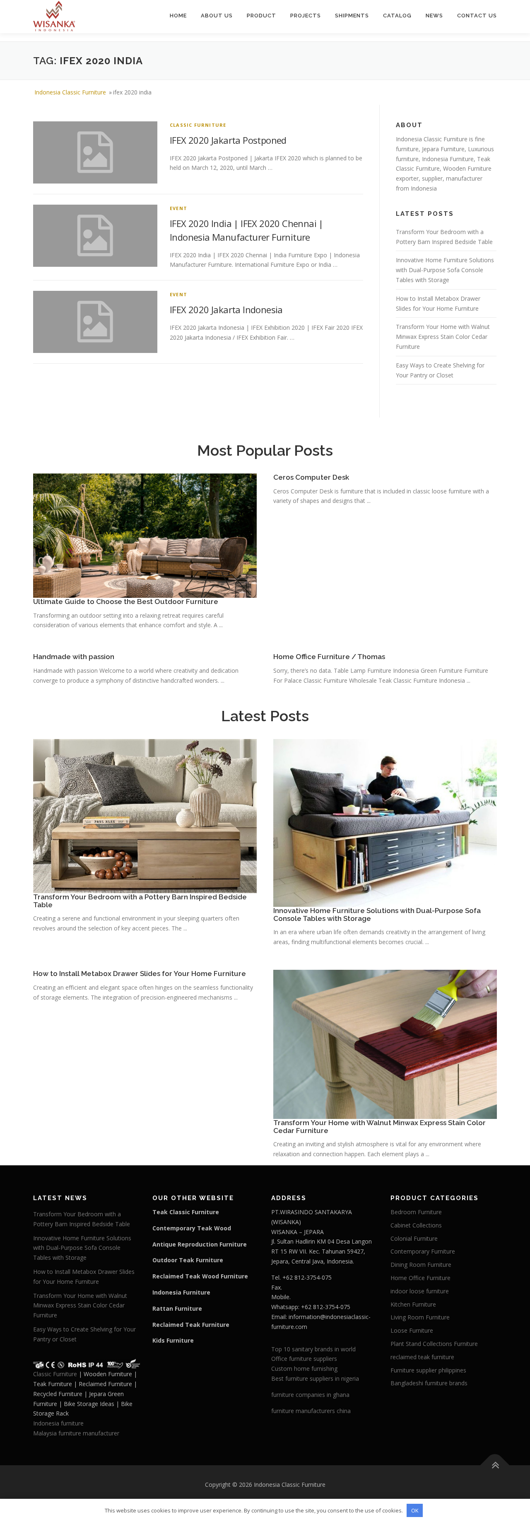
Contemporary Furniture (422, 1251)
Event (178, 208)
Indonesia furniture (58, 1423)
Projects (305, 15)
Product (261, 15)
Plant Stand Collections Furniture (434, 1344)
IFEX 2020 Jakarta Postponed (228, 140)
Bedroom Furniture (416, 1212)
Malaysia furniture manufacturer (76, 1433)
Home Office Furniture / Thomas (329, 656)
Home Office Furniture (420, 1278)
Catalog (397, 15)
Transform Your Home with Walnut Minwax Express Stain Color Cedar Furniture (443, 336)
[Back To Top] (495, 1465)
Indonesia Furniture (448, 159)
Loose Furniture (411, 1330)
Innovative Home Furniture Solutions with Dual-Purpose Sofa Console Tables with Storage (445, 270)
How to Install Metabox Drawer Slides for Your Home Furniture (139, 973)
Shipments (352, 15)
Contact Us (477, 15)
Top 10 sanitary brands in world (313, 1349)
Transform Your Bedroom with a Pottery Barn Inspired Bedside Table (140, 901)
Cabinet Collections (416, 1225)
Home (178, 15)
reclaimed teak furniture (422, 1357)
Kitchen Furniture (413, 1304)
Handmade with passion (73, 656)
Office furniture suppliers (304, 1359)
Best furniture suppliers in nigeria (315, 1378)
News (434, 15)
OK (415, 1510)
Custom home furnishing (304, 1368)
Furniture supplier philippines (428, 1370)
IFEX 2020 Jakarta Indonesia (226, 309)
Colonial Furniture (414, 1238)
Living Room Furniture (420, 1317)
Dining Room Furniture (420, 1264)
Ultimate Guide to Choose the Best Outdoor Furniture (125, 601)
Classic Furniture (198, 125)
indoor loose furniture (419, 1291)
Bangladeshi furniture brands (428, 1383)
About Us (217, 15)
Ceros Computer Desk (311, 477)
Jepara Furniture (443, 149)
